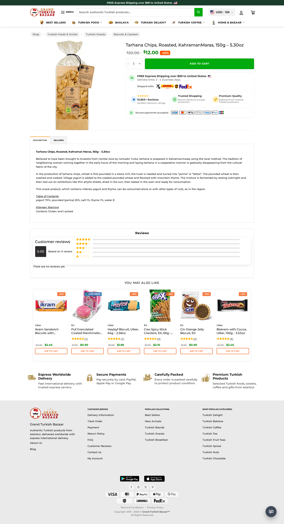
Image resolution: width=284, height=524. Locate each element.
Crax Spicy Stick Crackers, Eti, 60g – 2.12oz (157, 331)
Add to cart (199, 63)
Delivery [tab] (59, 140)
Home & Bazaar (229, 22)
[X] (146, 487)
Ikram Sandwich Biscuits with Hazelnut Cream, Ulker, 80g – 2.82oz (48, 331)
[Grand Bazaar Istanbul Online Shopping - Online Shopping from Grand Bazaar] (42, 12)
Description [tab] (40, 140)
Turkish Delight (153, 22)
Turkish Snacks (95, 34)
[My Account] (241, 13)
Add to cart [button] (51, 351)
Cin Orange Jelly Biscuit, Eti (192, 331)
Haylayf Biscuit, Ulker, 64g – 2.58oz (123, 331)
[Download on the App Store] (154, 478)
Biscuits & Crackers (126, 34)
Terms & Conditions (132, 507)
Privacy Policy (155, 507)
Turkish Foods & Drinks (62, 34)
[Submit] (198, 12)
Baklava (122, 22)
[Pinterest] (153, 487)
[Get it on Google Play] (130, 478)
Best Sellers (56, 22)
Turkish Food (88, 22)
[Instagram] (138, 487)
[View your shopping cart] (253, 12)
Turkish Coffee (190, 22)
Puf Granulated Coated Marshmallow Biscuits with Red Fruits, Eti (87, 331)
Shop (36, 34)
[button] (67, 12)
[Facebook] (131, 487)
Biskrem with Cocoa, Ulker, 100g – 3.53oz (232, 331)
